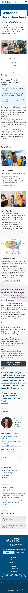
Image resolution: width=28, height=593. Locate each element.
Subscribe (20, 552)
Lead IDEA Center (7, 490)
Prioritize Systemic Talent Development (9, 437)
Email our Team (10, 474)
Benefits (14, 560)
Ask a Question (8, 472)
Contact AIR (8, 552)
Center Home (14, 59)
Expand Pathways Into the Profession (13, 452)
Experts (14, 72)
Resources (14, 69)
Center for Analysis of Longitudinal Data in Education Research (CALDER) (12, 503)
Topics (14, 62)
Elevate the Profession (8, 455)
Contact (16, 424)
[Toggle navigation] (26, 2)
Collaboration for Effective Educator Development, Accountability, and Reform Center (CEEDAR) (13, 495)
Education (9, 519)
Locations (14, 566)
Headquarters (14, 569)
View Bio (17, 426)
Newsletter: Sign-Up (10, 470)
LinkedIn (6, 476)
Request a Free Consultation (13, 364)
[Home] (8, 2)
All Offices (14, 571)
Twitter (6, 477)
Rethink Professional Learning (11, 458)
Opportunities (14, 562)
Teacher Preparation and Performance (14, 526)
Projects (14, 66)
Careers (14, 557)
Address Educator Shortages (10, 446)
